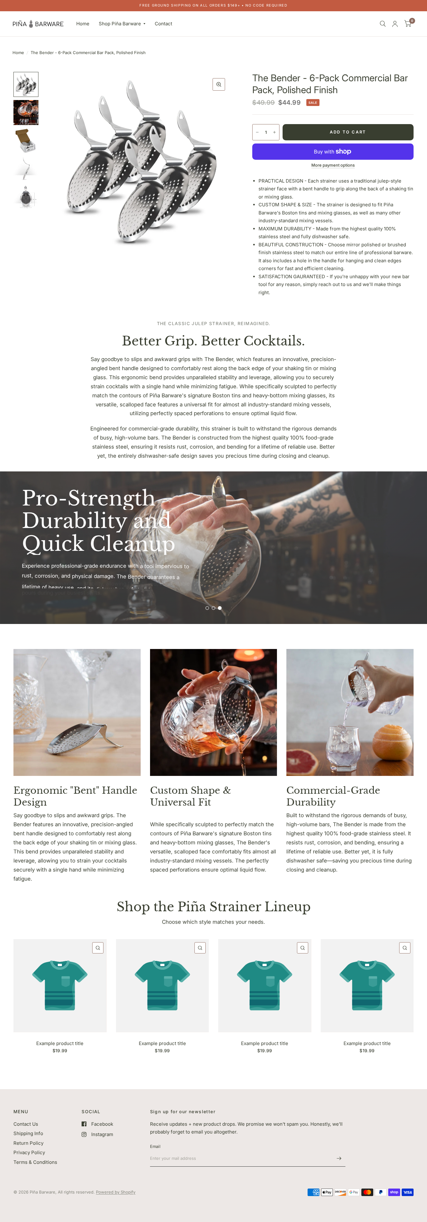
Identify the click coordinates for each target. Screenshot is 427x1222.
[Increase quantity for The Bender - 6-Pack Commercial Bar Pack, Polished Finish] (274, 132)
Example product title (59, 1043)
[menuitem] (83, 24)
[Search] (383, 23)
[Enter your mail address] (339, 1158)
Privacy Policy (29, 1152)
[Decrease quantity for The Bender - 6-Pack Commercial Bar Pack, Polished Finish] (257, 132)
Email (155, 1146)
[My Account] (395, 23)
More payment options (333, 165)
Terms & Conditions (35, 1162)
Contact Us (25, 1124)
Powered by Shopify (115, 1191)
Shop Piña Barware (120, 24)
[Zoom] (219, 84)
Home (82, 24)
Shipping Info (28, 1133)
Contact (163, 24)
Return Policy (28, 1143)
